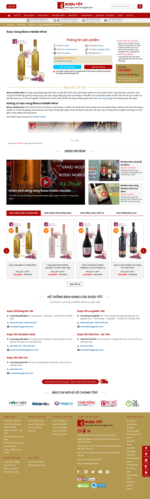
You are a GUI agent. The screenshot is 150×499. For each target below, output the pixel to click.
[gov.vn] (98, 485)
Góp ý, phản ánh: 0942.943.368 (89, 459)
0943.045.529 (101, 322)
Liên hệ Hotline (98, 67)
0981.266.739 (16, 369)
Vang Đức (32, 25)
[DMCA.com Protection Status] (83, 485)
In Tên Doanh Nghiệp (12, 462)
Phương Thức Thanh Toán (13, 443)
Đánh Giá (31, 431)
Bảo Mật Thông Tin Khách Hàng (13, 438)
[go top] (146, 493)
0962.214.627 (30, 322)
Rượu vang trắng (133, 458)
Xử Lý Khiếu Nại (10, 446)
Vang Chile (131, 448)
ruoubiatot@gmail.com (21, 326)
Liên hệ (11, 6)
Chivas (129, 478)
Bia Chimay (131, 468)
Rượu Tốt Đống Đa (60, 421)
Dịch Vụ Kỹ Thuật (34, 428)
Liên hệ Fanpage (67, 67)
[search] (139, 6)
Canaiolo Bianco (71, 49)
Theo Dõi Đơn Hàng (36, 421)
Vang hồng (131, 455)
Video (120, 15)
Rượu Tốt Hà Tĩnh (59, 431)
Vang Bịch (73, 15)
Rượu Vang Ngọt (133, 431)
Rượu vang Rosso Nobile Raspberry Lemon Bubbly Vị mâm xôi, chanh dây (93, 266)
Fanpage (146, 462)
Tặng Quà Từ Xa (10, 465)
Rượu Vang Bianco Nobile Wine (22, 265)
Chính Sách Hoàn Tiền (12, 421)
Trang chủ (10, 25)
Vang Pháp (131, 441)
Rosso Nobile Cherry (36, 116)
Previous (6, 251)
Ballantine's (131, 482)
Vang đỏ (130, 461)
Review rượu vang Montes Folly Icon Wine (130, 188)
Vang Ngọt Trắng (103, 49)
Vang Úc (130, 438)
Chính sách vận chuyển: (128, 41)
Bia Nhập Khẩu (58, 15)
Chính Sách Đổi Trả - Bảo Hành (13, 432)
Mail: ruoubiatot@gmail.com (88, 463)
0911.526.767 (16, 345)
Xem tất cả (75, 284)
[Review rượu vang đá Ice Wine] (103, 170)
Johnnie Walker (132, 475)
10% (100, 53)
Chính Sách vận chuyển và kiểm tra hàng (12, 425)
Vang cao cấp (132, 424)
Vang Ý (129, 444)
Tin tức (129, 15)
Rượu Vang (43, 15)
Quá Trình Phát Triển (36, 462)
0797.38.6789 (86, 345)
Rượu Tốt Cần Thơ (60, 434)
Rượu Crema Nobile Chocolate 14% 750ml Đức (127, 266)
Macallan (130, 485)
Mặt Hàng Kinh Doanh (36, 465)
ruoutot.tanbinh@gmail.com (24, 349)
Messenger (146, 475)
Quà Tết (17, 15)
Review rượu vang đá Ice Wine (131, 163)
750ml (66, 45)
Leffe (128, 472)
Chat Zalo (146, 469)
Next (143, 251)
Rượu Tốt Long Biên (60, 424)
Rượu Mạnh (29, 15)
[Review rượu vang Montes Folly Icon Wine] (103, 193)
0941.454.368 (16, 322)
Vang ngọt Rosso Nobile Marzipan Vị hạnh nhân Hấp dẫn (57, 266)
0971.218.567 (29, 345)
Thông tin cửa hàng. (64, 61)
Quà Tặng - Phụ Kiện (105, 15)
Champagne (86, 15)
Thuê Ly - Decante (10, 468)
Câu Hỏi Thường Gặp (36, 424)
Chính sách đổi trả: (125, 54)
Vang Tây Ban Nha (133, 434)
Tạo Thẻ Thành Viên (11, 472)
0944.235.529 (86, 322)
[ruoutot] (75, 6)
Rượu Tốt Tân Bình (60, 428)
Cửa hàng (146, 456)
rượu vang (102, 98)
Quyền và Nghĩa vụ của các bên (12, 451)
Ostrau (101, 45)
